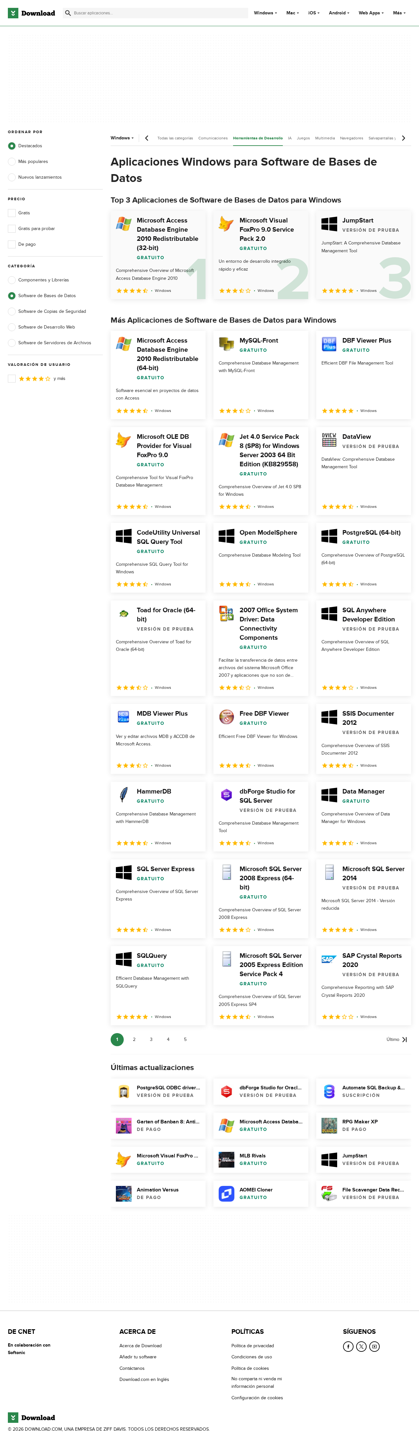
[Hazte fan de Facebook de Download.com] (348, 1346)
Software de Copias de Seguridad (52, 311)
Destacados (30, 146)
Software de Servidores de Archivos (54, 343)
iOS (312, 13)
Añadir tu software (137, 1357)
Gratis (24, 213)
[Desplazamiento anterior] (147, 138)
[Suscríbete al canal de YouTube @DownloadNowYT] (374, 1346)
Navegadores (351, 138)
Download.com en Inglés (144, 1379)
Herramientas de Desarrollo (258, 138)
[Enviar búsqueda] (68, 13)
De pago (27, 244)
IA (290, 138)
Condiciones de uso (251, 1357)
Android (337, 13)
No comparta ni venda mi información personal (256, 1382)
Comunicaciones (213, 138)
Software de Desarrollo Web (46, 327)
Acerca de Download (140, 1346)
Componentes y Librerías (43, 280)
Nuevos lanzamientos (40, 177)
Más (397, 13)
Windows (263, 13)
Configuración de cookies (257, 1398)
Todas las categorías (175, 138)
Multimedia (325, 138)
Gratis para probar (36, 228)
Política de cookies (250, 1368)
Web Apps (369, 13)
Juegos (303, 138)
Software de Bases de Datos (47, 295)
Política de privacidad (252, 1346)
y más (59, 378)
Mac (290, 13)
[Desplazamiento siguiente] (403, 138)
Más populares (33, 161)
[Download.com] (31, 13)
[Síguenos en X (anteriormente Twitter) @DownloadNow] (361, 1346)
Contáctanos (132, 1368)
